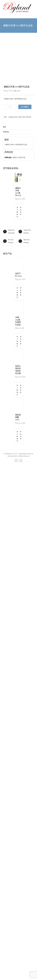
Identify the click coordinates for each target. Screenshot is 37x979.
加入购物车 (24, 107)
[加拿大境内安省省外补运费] (18, 706)
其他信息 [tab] (6, 132)
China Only (21, 117)
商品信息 (20, 211)
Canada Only (12, 117)
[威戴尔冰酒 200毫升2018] (18, 178)
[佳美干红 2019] (18, 333)
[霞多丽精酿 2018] (18, 894)
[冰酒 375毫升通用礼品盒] (18, 517)
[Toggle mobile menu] (33, 15)
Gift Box (28, 117)
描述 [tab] (4, 127)
